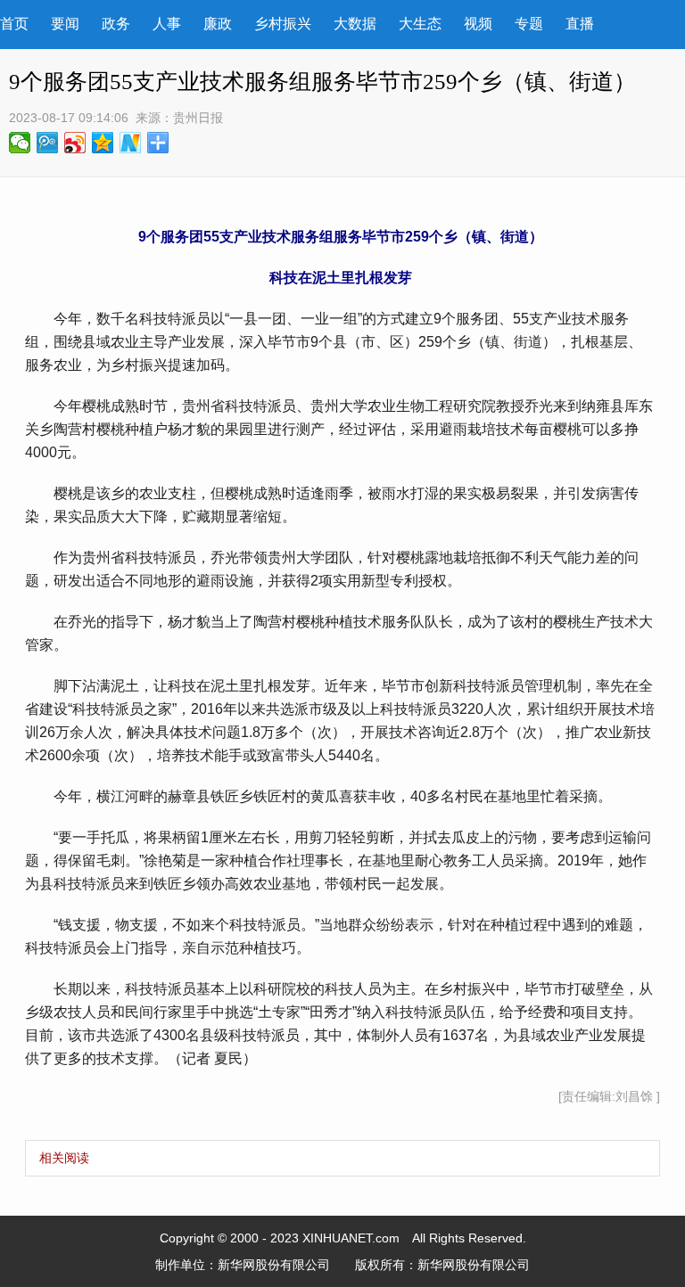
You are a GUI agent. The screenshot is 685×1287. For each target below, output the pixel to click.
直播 (579, 23)
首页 (14, 23)
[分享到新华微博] (131, 142)
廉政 (217, 23)
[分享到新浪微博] (75, 142)
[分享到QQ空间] (103, 142)
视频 (478, 23)
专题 (529, 23)
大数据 (355, 23)
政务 (116, 23)
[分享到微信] (20, 142)
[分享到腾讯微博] (48, 142)
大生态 (420, 23)
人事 (167, 23)
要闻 (65, 23)
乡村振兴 (282, 23)
